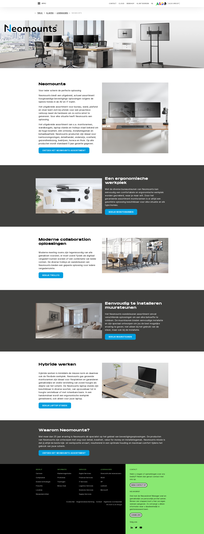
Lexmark (104, 486)
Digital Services (85, 473)
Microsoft (104, 490)
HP (102, 482)
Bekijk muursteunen (120, 337)
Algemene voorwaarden (113, 502)
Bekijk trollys (50, 275)
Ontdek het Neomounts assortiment (64, 150)
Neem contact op (138, 485)
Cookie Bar (70, 502)
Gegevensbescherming (85, 502)
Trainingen (61, 482)
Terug (40, 13)
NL (152, 3)
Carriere (39, 473)
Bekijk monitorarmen (121, 212)
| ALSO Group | (174, 3)
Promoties (61, 477)
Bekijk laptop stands (54, 405)
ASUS (103, 477)
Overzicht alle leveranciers (111, 473)
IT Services (83, 482)
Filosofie (39, 486)
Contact (112, 3)
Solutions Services (86, 490)
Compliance (40, 477)
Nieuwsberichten (42, 494)
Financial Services (86, 477)
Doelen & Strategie (43, 482)
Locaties (39, 490)
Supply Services (85, 494)
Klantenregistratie (64, 473)
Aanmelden (136, 515)
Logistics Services (86, 486)
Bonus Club (61, 486)
